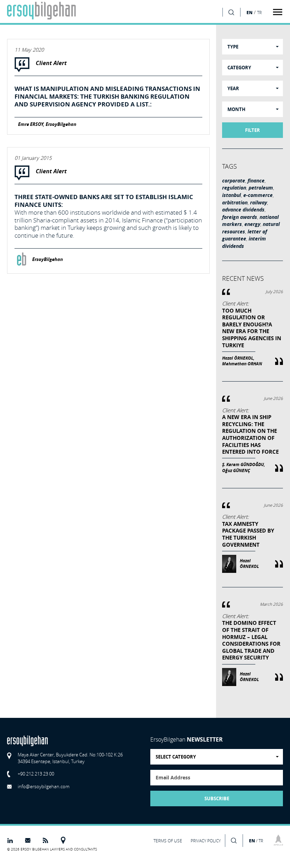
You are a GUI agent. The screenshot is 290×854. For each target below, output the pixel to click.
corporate (233, 180)
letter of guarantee (244, 235)
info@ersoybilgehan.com (43, 786)
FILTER (252, 130)
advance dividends (243, 209)
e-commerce (258, 195)
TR (259, 13)
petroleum (261, 187)
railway (258, 202)
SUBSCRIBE (216, 798)
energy (252, 224)
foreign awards (239, 217)
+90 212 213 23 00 (36, 774)
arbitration (235, 202)
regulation (234, 187)
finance (256, 180)
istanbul (231, 195)
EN (249, 12)
